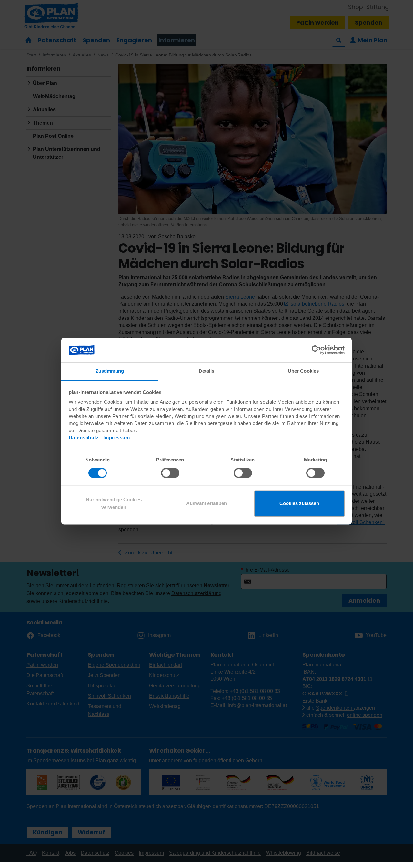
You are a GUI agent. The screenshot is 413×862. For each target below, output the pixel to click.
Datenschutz (84, 438)
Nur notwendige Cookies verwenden (114, 503)
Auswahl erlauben (206, 503)
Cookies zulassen (299, 503)
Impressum (116, 438)
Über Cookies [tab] (303, 371)
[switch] (170, 473)
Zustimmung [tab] (110, 371)
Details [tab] (207, 371)
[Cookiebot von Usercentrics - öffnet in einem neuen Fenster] (316, 350)
